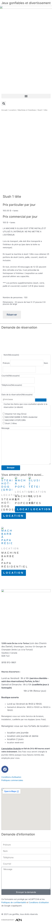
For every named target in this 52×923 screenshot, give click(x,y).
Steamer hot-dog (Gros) (15, 414)
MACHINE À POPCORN (15, 420)
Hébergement (7, 920)
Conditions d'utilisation (39, 902)
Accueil (4, 110)
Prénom (6, 363)
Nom (46, 363)
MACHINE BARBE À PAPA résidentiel (21, 417)
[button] (26, 96)
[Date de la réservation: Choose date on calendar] (40, 400)
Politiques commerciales (12, 780)
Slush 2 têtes (11, 423)
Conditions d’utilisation (11, 777)
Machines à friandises (27, 110)
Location (12, 110)
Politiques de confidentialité (13, 902)
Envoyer (11, 467)
